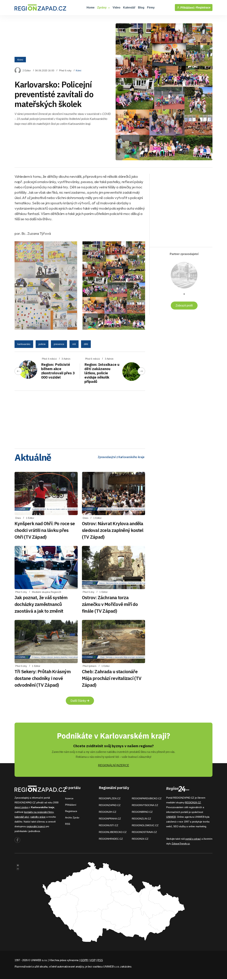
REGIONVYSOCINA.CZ (145, 805)
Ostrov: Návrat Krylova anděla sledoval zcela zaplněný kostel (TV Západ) (112, 530)
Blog (141, 7)
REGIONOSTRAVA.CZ (144, 832)
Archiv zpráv (72, 817)
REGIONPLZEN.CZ (110, 798)
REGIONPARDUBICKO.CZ (147, 798)
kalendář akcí (22, 816)
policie (42, 344)
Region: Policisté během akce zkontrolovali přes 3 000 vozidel (58, 371)
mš (74, 344)
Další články (79, 700)
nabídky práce (38, 816)
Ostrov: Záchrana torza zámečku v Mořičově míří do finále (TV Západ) (110, 604)
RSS (67, 823)
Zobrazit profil (184, 305)
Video (116, 7)
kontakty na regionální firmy (39, 812)
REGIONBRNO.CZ (142, 811)
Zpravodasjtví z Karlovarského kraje (121, 457)
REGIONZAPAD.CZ (110, 805)
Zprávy (102, 7)
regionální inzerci (36, 826)
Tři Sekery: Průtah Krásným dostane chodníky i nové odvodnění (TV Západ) (43, 678)
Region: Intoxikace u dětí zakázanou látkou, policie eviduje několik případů (101, 373)
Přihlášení (70, 804)
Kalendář (129, 7)
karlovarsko (23, 344)
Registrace (203, 7)
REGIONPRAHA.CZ (110, 818)
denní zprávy (22, 807)
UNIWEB (171, 816)
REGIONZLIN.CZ (141, 818)
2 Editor (27, 70)
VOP (92, 960)
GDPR (84, 960)
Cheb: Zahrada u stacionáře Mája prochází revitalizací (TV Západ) (112, 678)
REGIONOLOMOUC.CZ (145, 825)
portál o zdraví (193, 838)
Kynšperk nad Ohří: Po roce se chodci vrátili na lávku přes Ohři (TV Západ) (45, 530)
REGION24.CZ (140, 838)
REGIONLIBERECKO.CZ (113, 832)
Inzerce (69, 798)
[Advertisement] (80, 418)
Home (91, 7)
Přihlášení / (187, 7)
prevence (59, 344)
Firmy (151, 7)
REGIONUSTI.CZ (108, 825)
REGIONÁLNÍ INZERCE (113, 765)
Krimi (20, 59)
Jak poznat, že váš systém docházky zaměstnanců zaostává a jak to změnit (41, 604)
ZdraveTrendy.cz (181, 843)
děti (86, 344)
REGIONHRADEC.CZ (111, 838)
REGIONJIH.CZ (107, 811)
